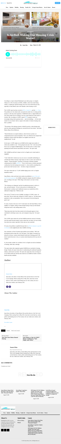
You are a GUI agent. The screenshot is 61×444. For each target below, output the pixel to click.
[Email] (7, 287)
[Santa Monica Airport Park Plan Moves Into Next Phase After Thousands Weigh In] (8, 384)
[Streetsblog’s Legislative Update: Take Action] (23, 384)
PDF (26, 117)
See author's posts (8, 322)
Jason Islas (25, 45)
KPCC (24, 110)
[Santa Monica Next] (31, 2)
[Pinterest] (53, 131)
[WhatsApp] (57, 131)
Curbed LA (28, 110)
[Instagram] (5, 430)
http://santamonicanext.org (16, 349)
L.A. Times (38, 110)
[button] (9, 3)
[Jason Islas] (5, 352)
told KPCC (18, 163)
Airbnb (8, 330)
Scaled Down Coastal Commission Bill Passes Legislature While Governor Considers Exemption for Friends (52, 393)
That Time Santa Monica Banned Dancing (10, 338)
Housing (30, 31)
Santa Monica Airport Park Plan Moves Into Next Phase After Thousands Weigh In (7, 391)
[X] (50, 131)
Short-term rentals (15, 330)
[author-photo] (2, 395)
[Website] (10, 287)
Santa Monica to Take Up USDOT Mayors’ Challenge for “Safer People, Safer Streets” (31, 339)
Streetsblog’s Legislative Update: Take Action (21, 391)
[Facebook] (46, 131)
